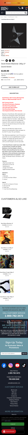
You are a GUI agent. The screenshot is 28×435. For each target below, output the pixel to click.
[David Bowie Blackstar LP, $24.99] (7, 213)
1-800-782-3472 (14, 315)
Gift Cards (14, 394)
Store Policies (14, 401)
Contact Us (14, 396)
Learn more (7, 420)
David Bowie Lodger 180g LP (7, 296)
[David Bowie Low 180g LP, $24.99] (7, 237)
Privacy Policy (14, 403)
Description (14, 93)
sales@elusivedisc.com (14, 383)
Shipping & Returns (14, 399)
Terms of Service (14, 405)
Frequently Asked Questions (14, 397)
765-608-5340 (14, 379)
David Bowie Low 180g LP (7, 247)
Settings (13, 428)
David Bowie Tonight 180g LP (7, 272)
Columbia (6, 52)
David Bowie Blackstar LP (7, 223)
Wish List (14, 392)
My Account (14, 390)
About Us (14, 414)
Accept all (13, 424)
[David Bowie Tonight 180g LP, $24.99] (7, 262)
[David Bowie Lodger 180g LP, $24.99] (7, 286)
